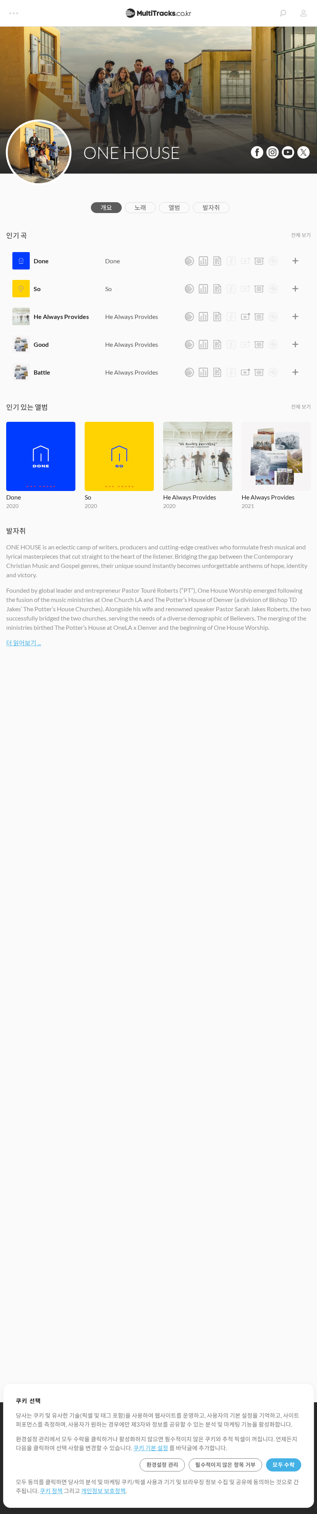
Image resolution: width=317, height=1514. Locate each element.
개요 (106, 207)
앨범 (174, 207)
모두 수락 (283, 1464)
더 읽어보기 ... (23, 642)
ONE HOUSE (131, 152)
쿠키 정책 (51, 1490)
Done (41, 260)
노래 (140, 207)
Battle (42, 372)
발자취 (211, 207)
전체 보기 (301, 235)
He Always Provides (61, 316)
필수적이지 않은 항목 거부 (225, 1464)
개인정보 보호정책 (103, 1490)
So (37, 288)
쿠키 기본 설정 (150, 1447)
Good (41, 344)
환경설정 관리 (163, 1464)
